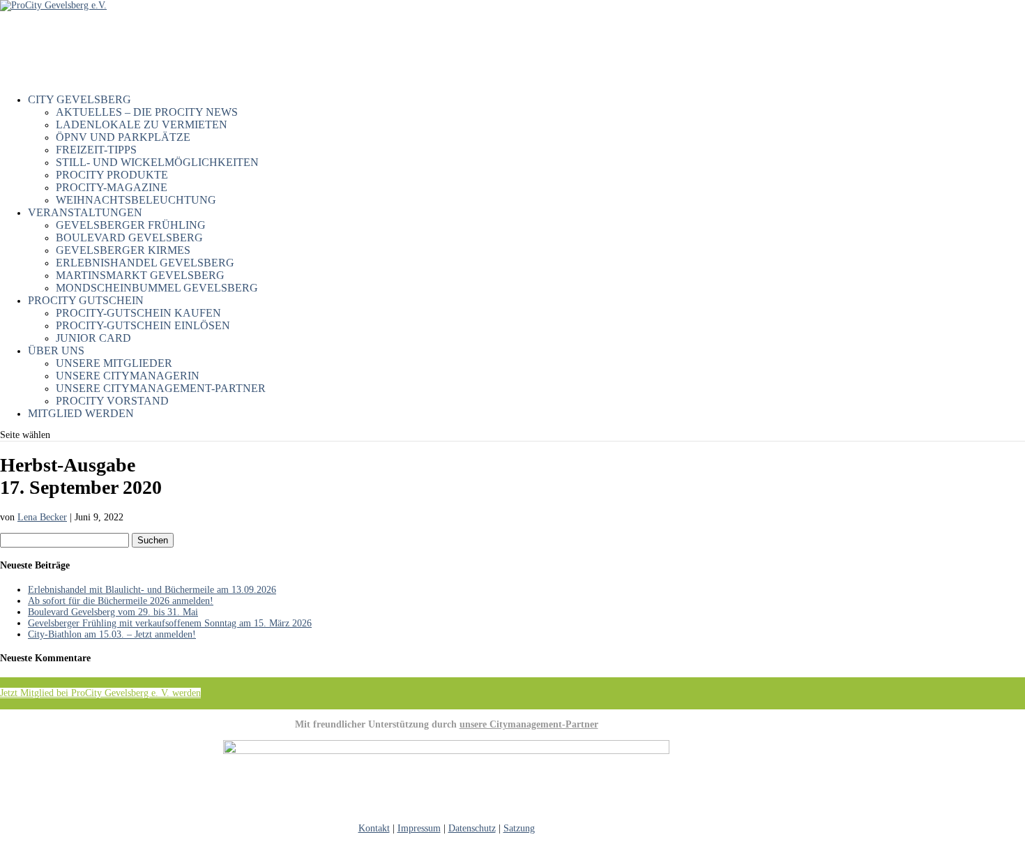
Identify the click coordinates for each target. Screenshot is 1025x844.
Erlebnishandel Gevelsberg (145, 263)
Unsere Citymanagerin (127, 376)
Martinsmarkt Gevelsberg (140, 275)
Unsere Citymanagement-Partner (161, 388)
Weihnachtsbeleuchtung (136, 200)
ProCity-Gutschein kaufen (138, 313)
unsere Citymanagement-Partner (529, 724)
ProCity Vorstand (112, 401)
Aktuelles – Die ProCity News (147, 112)
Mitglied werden (81, 413)
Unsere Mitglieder (114, 363)
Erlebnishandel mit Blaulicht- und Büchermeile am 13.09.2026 (152, 590)
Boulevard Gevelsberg (129, 237)
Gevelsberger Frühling (131, 225)
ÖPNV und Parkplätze (123, 137)
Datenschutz (472, 828)
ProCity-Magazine (111, 187)
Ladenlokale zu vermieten (141, 124)
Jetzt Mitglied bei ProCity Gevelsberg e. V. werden (100, 693)
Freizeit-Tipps (96, 150)
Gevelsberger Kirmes (123, 250)
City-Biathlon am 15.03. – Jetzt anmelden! (112, 634)
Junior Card (93, 338)
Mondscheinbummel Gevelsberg (157, 288)
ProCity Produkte (112, 175)
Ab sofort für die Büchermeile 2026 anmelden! (120, 601)
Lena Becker (42, 517)
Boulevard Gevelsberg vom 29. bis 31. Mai (113, 612)
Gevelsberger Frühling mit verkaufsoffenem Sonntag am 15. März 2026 (170, 623)
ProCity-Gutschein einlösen (143, 325)
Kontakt (374, 828)
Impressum (419, 828)
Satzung (519, 828)
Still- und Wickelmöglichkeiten (157, 162)
